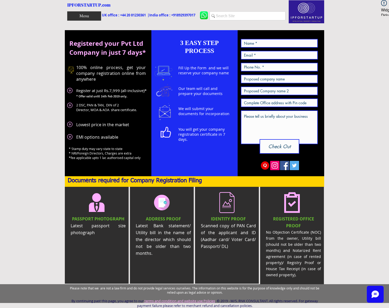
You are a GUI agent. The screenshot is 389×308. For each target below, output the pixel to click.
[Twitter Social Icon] (294, 165)
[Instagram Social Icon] (274, 165)
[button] (84, 16)
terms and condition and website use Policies (179, 300)
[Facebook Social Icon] (284, 165)
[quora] (265, 165)
